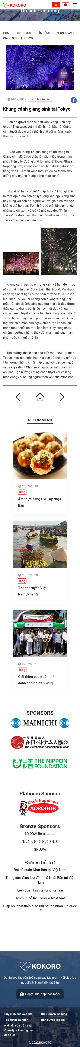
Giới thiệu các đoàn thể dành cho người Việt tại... (37, 680)
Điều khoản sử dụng (54, 1014)
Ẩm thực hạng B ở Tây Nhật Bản (39, 502)
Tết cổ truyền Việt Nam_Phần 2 (32, 591)
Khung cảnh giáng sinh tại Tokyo (37, 109)
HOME (7, 33)
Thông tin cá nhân (16, 1019)
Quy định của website (18, 1014)
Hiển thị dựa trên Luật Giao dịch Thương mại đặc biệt (18, 1030)
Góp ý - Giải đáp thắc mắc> (42, 994)
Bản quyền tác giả (53, 1019)
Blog (20, 33)
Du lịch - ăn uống (38, 33)
